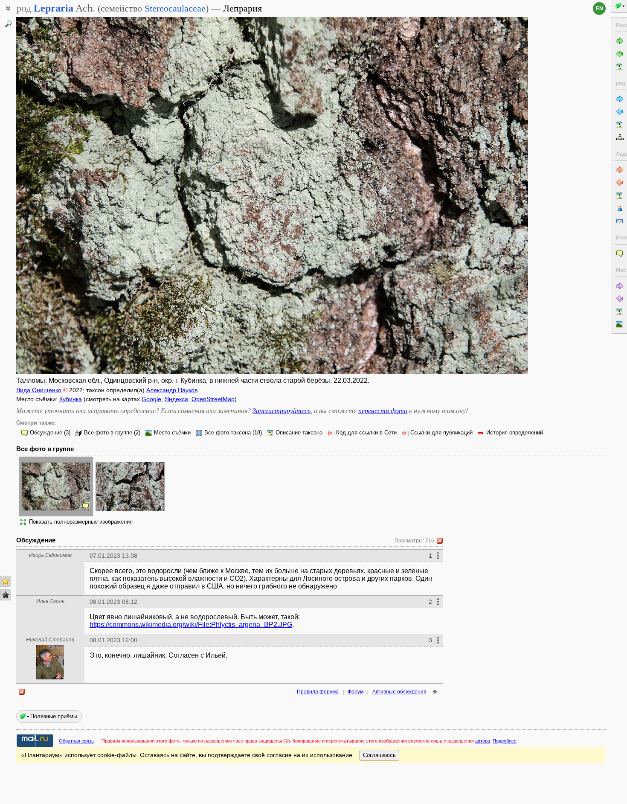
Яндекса (176, 399)
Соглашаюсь (379, 755)
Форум (355, 692)
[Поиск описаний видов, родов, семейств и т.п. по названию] (8, 23)
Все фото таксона (227, 433)
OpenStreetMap (213, 399)
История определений (514, 433)
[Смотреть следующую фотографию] (475, 195)
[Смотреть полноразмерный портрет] (50, 677)
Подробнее (505, 740)
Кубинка (70, 399)
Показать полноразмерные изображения (81, 522)
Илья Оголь (50, 601)
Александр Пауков (171, 390)
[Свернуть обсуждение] (440, 541)
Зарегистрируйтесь (282, 410)
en (599, 9)
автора (482, 740)
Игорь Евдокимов (50, 555)
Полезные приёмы (53, 716)
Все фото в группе (108, 433)
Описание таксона (299, 433)
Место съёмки (172, 433)
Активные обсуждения (399, 692)
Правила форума (318, 692)
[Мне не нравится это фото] (5, 594)
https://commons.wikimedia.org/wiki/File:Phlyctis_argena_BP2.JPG (191, 624)
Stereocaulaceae (175, 8)
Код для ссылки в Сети (366, 433)
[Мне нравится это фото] (5, 581)
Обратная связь (76, 740)
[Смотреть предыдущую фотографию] (69, 195)
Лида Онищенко (38, 390)
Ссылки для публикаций (441, 433)
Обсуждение (46, 433)
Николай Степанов (50, 640)
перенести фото (382, 410)
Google (151, 399)
